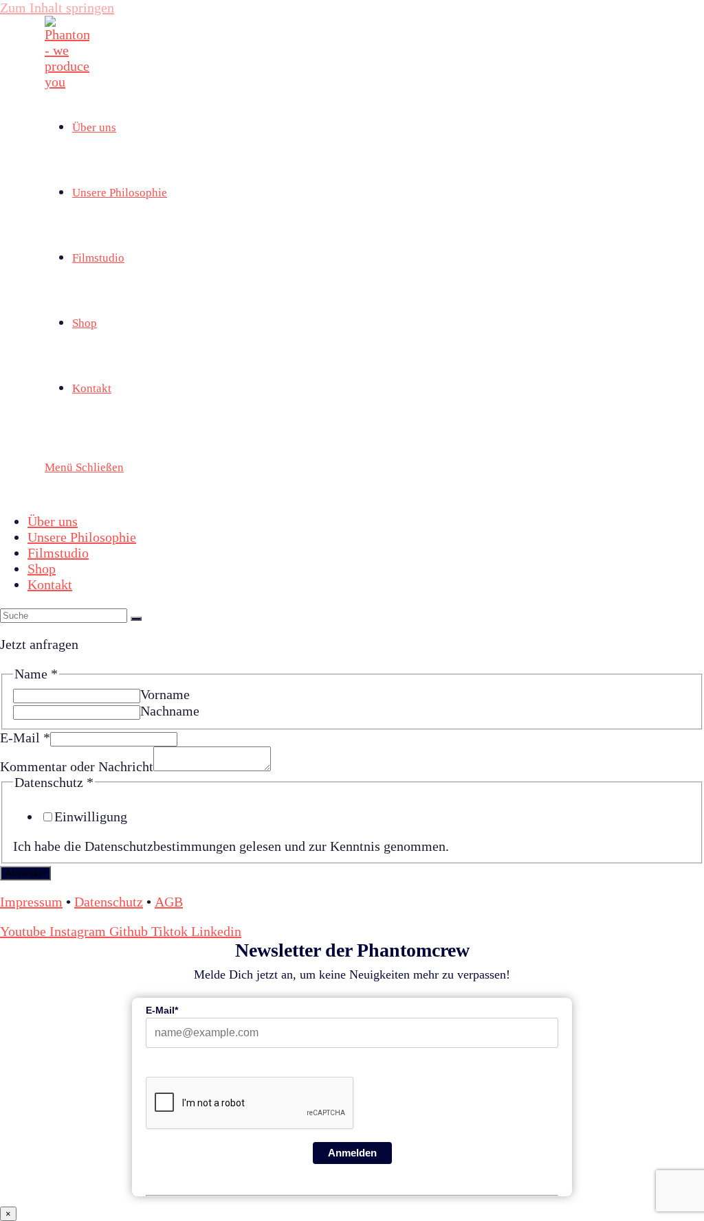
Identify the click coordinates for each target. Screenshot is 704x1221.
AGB (169, 901)
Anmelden (352, 1153)
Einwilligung (90, 816)
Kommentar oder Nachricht (76, 766)
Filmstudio (58, 552)
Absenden (25, 873)
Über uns (53, 521)
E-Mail (25, 737)
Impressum (31, 901)
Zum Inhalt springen (57, 7)
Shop (42, 568)
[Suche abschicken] (136, 619)
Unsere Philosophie (82, 537)
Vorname (165, 694)
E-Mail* (162, 1010)
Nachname (169, 710)
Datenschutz (108, 901)
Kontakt (50, 584)
